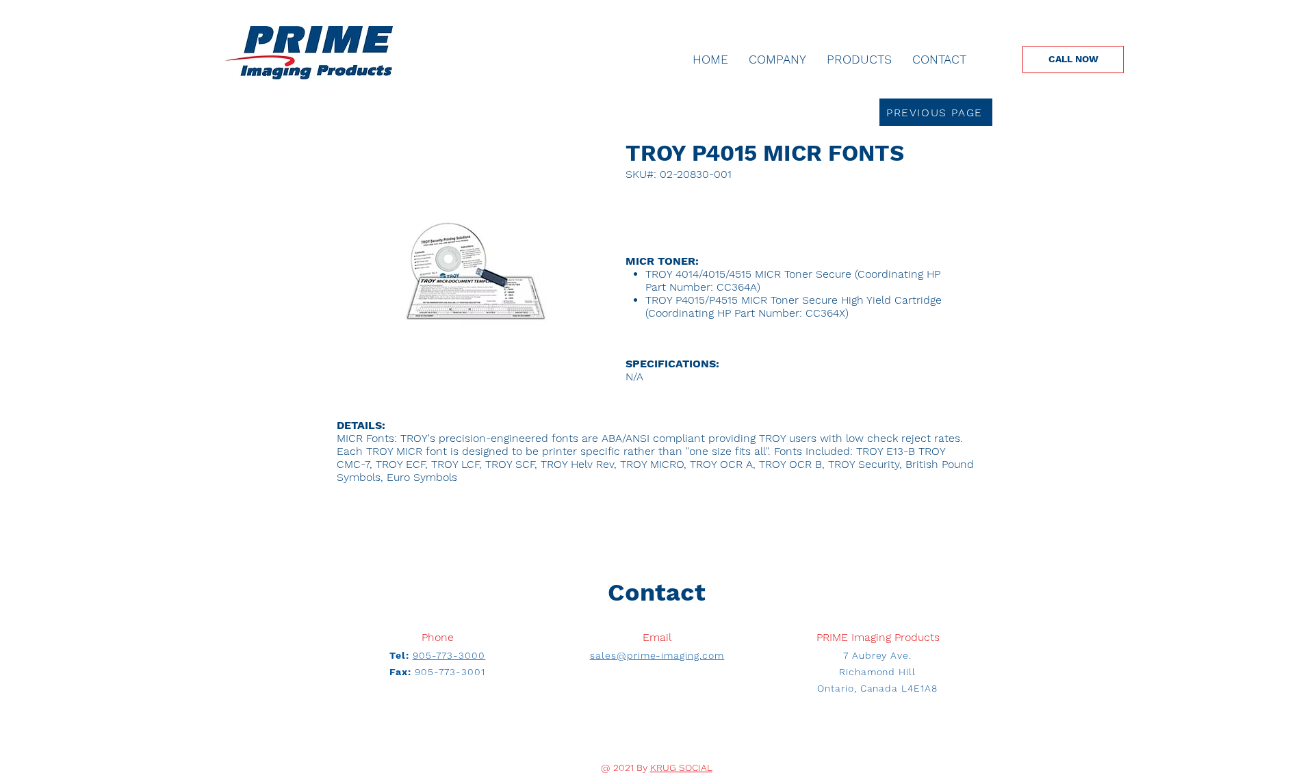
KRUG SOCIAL (681, 767)
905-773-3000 (449, 655)
